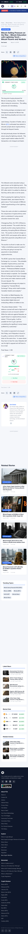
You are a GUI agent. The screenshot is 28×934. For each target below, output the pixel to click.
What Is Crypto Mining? (7, 836)
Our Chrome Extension (7, 826)
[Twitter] (6, 52)
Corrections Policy (5, 821)
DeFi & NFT (7, 594)
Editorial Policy (4, 802)
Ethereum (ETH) (5, 887)
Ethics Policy (4, 823)
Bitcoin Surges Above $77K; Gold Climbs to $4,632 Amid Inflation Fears (17, 756)
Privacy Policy (4, 805)
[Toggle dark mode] (21, 6)
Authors (3, 800)
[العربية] (17, 6)
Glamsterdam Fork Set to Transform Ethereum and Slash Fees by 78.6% (16, 672)
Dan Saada (13, 404)
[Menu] (25, 6)
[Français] (15, 6)
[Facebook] (10, 52)
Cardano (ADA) (5, 921)
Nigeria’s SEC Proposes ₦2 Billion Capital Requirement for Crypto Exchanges (17, 693)
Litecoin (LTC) (4, 889)
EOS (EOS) (4, 897)
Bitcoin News (9, 22)
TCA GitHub (4, 807)
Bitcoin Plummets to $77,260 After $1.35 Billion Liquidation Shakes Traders (13, 568)
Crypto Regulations (6, 876)
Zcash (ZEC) (4, 900)
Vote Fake (14, 381)
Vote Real (15, 378)
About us (3, 794)
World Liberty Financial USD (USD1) (13, 587)
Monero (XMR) (7, 590)
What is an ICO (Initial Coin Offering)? (10, 865)
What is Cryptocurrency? (7, 863)
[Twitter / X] (2, 781)
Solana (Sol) (4, 905)
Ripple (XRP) (4, 894)
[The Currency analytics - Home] (2, 6)
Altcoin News (4, 844)
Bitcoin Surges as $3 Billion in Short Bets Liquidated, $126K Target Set (17, 750)
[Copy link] (18, 52)
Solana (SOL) (4, 915)
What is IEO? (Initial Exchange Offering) (11, 868)
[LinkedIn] (10, 781)
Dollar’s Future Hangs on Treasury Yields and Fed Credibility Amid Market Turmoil (16, 680)
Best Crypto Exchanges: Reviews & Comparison (13, 839)
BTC (7, 124)
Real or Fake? (4, 810)
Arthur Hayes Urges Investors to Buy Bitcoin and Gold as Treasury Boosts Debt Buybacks (13, 488)
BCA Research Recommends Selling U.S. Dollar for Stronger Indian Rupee (17, 687)
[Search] (8, 6)
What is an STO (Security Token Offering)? (11, 871)
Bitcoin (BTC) (17, 590)
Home (2, 22)
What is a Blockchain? (6, 873)
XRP (2, 918)
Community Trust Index (7, 818)
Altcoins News (15, 594)
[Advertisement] (14, 17)
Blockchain (4, 850)
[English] (12, 6)
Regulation (4, 852)
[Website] (11, 423)
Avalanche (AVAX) (5, 902)
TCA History (4, 829)
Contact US (4, 797)
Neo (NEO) (4, 908)
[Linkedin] (14, 52)
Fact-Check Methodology (7, 813)
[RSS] (13, 781)
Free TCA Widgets (5, 815)
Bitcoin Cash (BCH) (6, 892)
